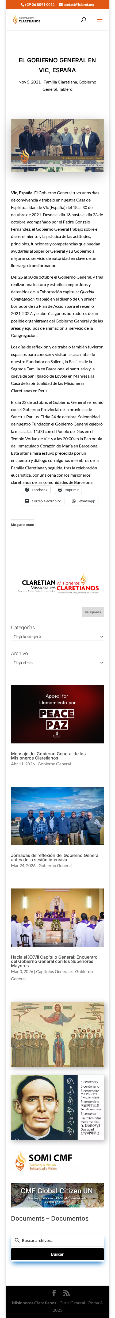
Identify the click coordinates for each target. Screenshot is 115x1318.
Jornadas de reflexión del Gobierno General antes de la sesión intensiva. (55, 857)
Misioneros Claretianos (34, 1302)
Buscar (57, 1254)
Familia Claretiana (60, 81)
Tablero (65, 89)
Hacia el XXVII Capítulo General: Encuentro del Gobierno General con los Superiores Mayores (54, 961)
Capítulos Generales (55, 971)
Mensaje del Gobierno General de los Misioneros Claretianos (48, 756)
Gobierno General (54, 763)
